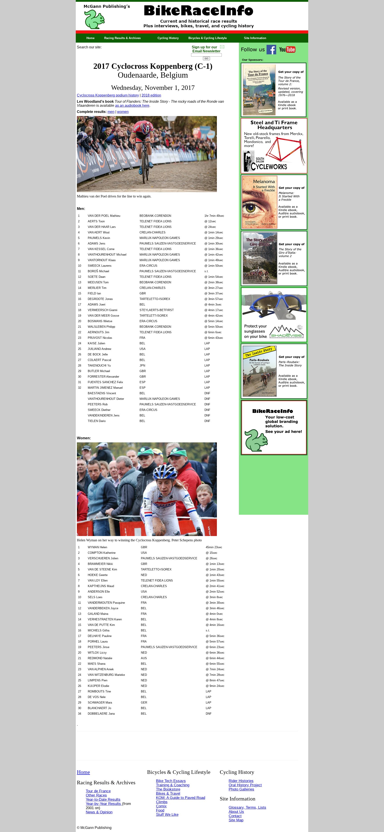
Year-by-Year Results (104, 804)
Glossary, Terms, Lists (247, 807)
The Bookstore (168, 789)
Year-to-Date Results (103, 799)
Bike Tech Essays (171, 781)
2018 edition (151, 95)
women (123, 112)
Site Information (255, 38)
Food (160, 810)
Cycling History (168, 38)
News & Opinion (99, 812)
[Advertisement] (273, 484)
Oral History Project (245, 785)
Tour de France (98, 791)
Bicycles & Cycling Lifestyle (207, 38)
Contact (235, 816)
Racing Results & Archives (122, 38)
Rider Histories (241, 781)
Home (90, 38)
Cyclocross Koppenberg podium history (108, 95)
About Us (236, 812)
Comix (161, 806)
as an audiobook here (132, 105)
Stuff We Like (167, 814)
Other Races (96, 795)
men (111, 112)
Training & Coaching (172, 785)
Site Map (236, 820)
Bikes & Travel (168, 793)
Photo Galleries (241, 789)
